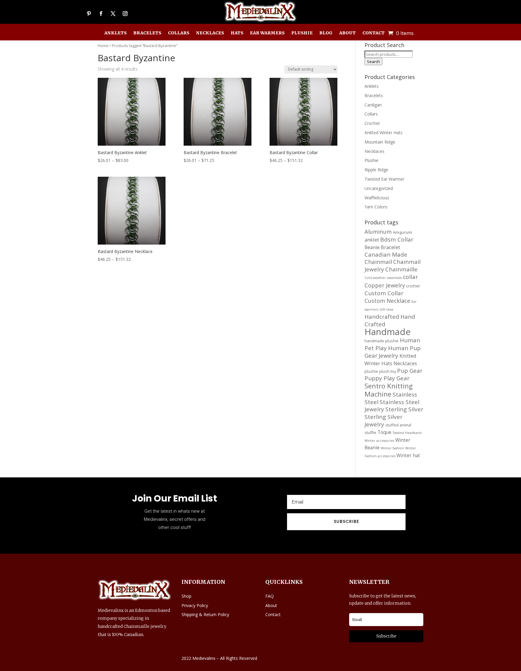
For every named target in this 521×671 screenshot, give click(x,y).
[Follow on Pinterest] (89, 13)
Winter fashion (392, 448)
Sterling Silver (404, 409)
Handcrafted (382, 317)
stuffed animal (398, 425)
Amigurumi (402, 232)
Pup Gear (409, 371)
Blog (326, 33)
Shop (186, 596)
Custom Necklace (387, 300)
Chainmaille (401, 269)
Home (103, 45)
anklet (372, 239)
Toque (384, 432)
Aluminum (378, 231)
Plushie (302, 33)
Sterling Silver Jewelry (384, 420)
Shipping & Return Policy (205, 614)
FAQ (269, 596)
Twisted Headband (407, 433)
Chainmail (378, 262)
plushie (371, 371)
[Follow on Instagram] (125, 13)
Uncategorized (379, 188)
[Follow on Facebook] (101, 13)
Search (373, 61)
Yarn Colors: (376, 207)
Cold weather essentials (383, 278)
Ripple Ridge (376, 169)
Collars (178, 33)
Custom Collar (384, 293)
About (347, 33)
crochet (413, 286)
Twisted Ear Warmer (384, 179)
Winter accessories (379, 440)
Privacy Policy (195, 605)
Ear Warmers (267, 33)
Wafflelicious (377, 198)
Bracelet (390, 247)
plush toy (387, 371)
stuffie (370, 432)
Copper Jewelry (385, 285)
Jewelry (388, 355)
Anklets (115, 33)
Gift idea (386, 309)
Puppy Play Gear (387, 378)
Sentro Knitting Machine (389, 390)
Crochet (372, 123)
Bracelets (147, 33)
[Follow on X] (113, 13)
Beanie (372, 247)
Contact (373, 33)
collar (410, 277)
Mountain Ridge (380, 142)
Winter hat (408, 455)
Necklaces (210, 33)
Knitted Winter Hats (384, 132)
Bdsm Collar (396, 239)
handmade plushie (382, 340)
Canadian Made (386, 254)
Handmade (388, 332)
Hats (237, 33)
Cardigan (373, 105)
